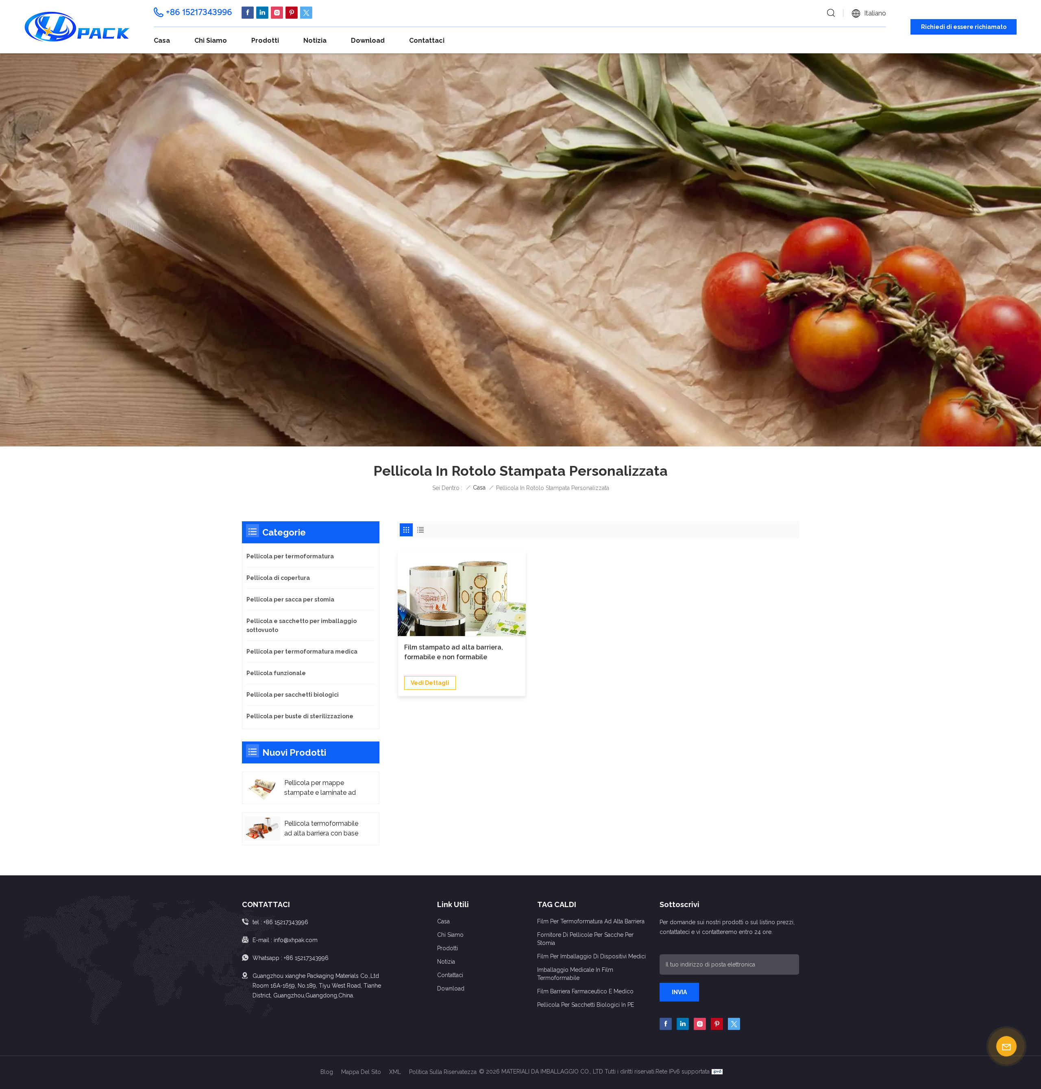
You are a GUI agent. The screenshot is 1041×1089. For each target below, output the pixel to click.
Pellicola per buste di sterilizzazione (299, 716)
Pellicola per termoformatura (290, 556)
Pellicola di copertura (278, 578)
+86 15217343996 (199, 12)
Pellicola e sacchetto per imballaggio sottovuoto (301, 625)
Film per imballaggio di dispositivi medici (591, 956)
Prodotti (265, 40)
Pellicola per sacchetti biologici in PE (585, 1005)
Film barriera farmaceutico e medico (585, 991)
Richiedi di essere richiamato (963, 27)
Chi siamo (210, 40)
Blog (326, 1072)
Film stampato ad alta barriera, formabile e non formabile (453, 652)
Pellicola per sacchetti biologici (292, 694)
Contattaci (426, 40)
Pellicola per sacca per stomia (290, 599)
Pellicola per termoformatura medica (301, 651)
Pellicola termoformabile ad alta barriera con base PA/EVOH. (321, 829)
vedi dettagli (430, 683)
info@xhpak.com (296, 940)
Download (368, 40)
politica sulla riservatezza (443, 1072)
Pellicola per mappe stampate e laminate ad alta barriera (320, 788)
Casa (162, 40)
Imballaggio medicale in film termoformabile (575, 974)
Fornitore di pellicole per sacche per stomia (585, 939)
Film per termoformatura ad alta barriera (591, 921)
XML (395, 1072)
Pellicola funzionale (276, 673)
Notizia (315, 40)
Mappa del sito (361, 1072)
